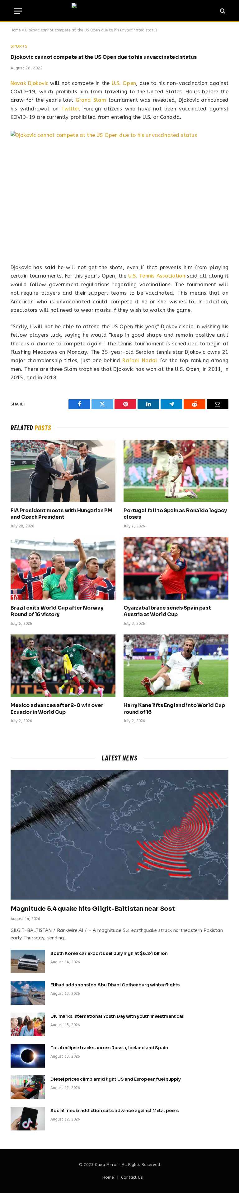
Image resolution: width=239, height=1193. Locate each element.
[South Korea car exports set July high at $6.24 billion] (28, 961)
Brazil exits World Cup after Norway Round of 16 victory (57, 611)
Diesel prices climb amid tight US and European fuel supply (115, 1079)
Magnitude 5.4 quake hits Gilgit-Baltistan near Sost (93, 909)
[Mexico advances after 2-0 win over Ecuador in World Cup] (63, 665)
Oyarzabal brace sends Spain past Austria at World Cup (167, 611)
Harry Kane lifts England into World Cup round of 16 (174, 708)
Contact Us (132, 1177)
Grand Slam (91, 100)
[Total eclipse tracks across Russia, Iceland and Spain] (28, 1056)
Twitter (70, 109)
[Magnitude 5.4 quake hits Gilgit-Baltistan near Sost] (119, 835)
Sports (19, 46)
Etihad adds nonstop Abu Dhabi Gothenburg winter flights (115, 985)
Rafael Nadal (139, 360)
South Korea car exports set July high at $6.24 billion (108, 953)
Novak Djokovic (29, 83)
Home (16, 30)
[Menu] (18, 11)
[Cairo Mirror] (119, 11)
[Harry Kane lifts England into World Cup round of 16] (176, 665)
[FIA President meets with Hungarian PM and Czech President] (63, 471)
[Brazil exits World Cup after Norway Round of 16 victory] (63, 568)
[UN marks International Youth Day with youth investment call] (28, 1024)
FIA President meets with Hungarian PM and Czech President (61, 514)
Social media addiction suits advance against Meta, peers (114, 1110)
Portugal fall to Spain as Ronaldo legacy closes (175, 514)
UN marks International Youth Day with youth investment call (117, 1016)
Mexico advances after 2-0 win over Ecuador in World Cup (57, 708)
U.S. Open (124, 83)
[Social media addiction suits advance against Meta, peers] (28, 1118)
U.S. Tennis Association (156, 276)
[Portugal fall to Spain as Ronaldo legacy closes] (176, 471)
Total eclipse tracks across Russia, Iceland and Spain (109, 1047)
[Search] (222, 11)
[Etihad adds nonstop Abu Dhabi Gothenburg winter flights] (28, 993)
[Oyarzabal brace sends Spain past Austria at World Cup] (176, 568)
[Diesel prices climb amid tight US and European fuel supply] (28, 1087)
